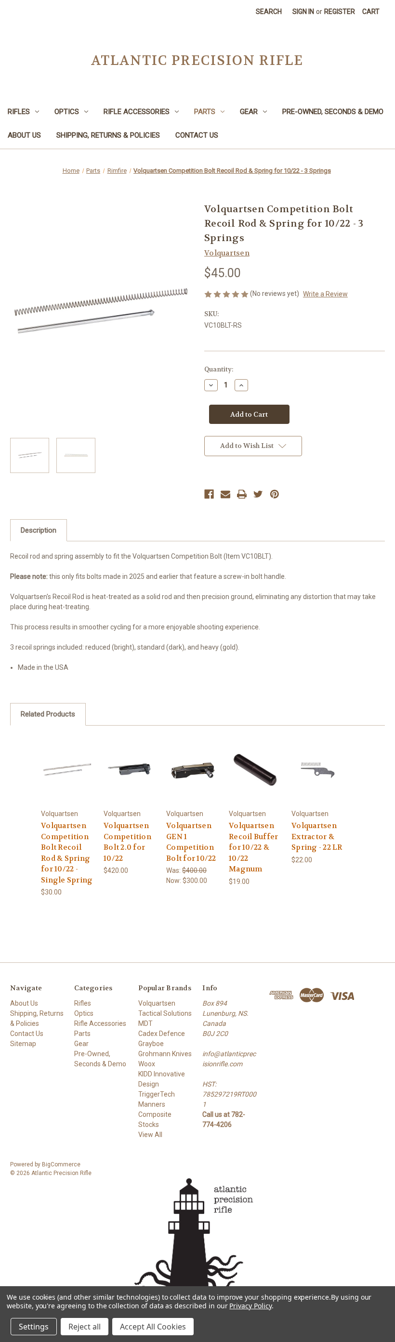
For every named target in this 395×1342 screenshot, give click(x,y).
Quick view (67, 757)
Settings (34, 1326)
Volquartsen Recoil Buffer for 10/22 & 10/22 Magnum (253, 847)
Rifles (19, 111)
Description (38, 530)
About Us (24, 135)
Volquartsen (156, 1003)
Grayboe (151, 1044)
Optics (66, 111)
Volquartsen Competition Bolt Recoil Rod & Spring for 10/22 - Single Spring (66, 853)
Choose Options (130, 781)
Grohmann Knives (165, 1054)
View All (150, 1134)
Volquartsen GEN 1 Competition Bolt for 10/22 (191, 842)
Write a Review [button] (325, 294)
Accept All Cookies (153, 1326)
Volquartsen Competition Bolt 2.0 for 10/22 (127, 842)
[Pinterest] (274, 494)
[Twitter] (258, 494)
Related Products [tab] (48, 714)
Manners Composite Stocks (154, 1114)
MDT (145, 1023)
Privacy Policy (250, 1305)
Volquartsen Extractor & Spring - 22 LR (316, 836)
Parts (204, 111)
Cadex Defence (161, 1033)
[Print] (242, 494)
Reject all (84, 1326)
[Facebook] (209, 494)
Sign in (303, 11)
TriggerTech (156, 1094)
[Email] (225, 494)
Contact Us (196, 135)
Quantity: (218, 369)
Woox (146, 1064)
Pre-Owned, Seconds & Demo (332, 111)
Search (269, 11)
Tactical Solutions (165, 1013)
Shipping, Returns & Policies (108, 135)
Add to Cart (67, 781)
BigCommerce (61, 1164)
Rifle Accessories (137, 111)
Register (339, 11)
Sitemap (23, 1044)
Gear (249, 111)
